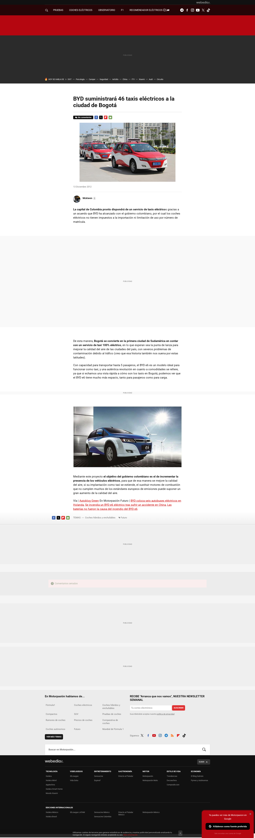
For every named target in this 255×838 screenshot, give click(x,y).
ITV (133, 79)
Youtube (198, 10)
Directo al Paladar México (125, 813)
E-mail (110, 117)
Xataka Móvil (51, 780)
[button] (89, 198)
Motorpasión (148, 776)
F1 (122, 10)
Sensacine (98, 776)
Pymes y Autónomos (199, 780)
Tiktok (208, 10)
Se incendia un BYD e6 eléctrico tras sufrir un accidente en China (125, 505)
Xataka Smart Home (54, 789)
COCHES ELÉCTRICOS (80, 10)
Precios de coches (83, 720)
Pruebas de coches (111, 714)
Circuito (160, 79)
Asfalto (115, 79)
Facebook (187, 10)
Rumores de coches (55, 720)
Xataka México (52, 812)
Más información (130, 835)
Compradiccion (173, 785)
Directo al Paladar (125, 776)
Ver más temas (53, 737)
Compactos (51, 714)
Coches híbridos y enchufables (100, 517)
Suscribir (178, 708)
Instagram (192, 10)
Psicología (80, 79)
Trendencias (172, 776)
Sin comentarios (84, 117)
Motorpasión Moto (150, 780)
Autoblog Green (89, 500)
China (125, 79)
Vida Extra (74, 780)
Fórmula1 (50, 705)
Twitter (203, 10)
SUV (76, 714)
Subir (201, 762)
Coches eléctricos (83, 705)
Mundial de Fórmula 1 (113, 729)
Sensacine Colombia (102, 816)
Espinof (97, 780)
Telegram (182, 10)
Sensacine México (101, 812)
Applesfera (50, 785)
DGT (70, 79)
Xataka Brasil (51, 816)
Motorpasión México (151, 812)
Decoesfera (172, 780)
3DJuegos (74, 776)
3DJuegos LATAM (77, 812)
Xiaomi (142, 79)
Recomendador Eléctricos (146, 10)
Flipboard (105, 117)
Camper (92, 79)
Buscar (204, 749)
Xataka (49, 776)
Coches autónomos (55, 729)
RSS (172, 735)
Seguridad (104, 79)
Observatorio (106, 10)
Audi (151, 79)
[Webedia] (203, 2)
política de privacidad (165, 714)
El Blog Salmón (197, 776)
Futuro (124, 517)
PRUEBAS (58, 10)
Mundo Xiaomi (52, 793)
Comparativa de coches (110, 722)
